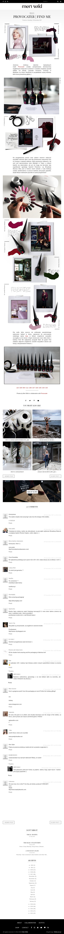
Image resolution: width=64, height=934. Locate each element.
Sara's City (12, 623)
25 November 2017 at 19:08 (51, 541)
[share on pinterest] (34, 400)
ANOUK (12, 520)
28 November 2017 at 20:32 (50, 755)
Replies (11, 671)
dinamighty (12, 594)
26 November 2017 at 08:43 (51, 609)
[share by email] (38, 400)
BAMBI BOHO (13, 755)
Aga (10, 660)
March (32, 896)
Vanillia (11, 578)
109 (21, 387)
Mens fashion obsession (16, 541)
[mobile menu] (60, 1)
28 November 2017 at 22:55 (49, 767)
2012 (31, 913)
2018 (31, 872)
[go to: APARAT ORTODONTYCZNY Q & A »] (46, 469)
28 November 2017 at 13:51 (50, 745)
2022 (32, 865)
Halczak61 (12, 528)
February (31, 899)
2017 (31, 874)
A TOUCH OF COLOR (32, 851)
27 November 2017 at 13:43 (50, 689)
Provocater (21, 67)
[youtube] (41, 927)
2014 (31, 908)
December (32, 876)
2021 (32, 867)
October (32, 881)
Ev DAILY (11, 639)
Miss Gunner (12, 688)
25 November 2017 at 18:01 (51, 529)
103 (46, 387)
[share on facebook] (25, 400)
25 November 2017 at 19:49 (51, 568)
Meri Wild (25, 932)
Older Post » (55, 476)
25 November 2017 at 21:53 (51, 595)
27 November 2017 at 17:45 (50, 731)
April (32, 894)
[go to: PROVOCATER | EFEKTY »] (17, 469)
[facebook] (3, 1)
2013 (31, 911)
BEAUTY (32, 13)
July (32, 887)
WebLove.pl (57, 932)
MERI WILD (16, 674)
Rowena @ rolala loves (15, 650)
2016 (31, 904)
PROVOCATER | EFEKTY (17, 472)
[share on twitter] (30, 400)
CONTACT (25, 927)
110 (17, 387)
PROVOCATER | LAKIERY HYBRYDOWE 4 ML (17, 440)
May (32, 892)
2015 (31, 906)
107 (33, 387)
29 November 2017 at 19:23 (50, 782)
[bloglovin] (45, 927)
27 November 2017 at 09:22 (50, 661)
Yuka (10, 730)
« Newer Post (9, 476)
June (31, 890)
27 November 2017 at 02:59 (50, 650)
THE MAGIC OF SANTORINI (32, 843)
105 (40, 387)
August (32, 885)
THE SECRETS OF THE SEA (46, 440)
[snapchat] (37, 927)
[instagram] (5, 1)
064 (24, 387)
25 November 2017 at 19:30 (51, 558)
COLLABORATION (30, 923)
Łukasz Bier (12, 568)
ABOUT (19, 923)
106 (37, 387)
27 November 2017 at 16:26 (50, 713)
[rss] (48, 927)
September (32, 883)
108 (30, 387)
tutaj (26, 336)
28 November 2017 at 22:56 (49, 675)
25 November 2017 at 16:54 (51, 515)
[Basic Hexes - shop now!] (32, 501)
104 (43, 387)
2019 (31, 869)
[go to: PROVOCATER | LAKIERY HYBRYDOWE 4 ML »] (17, 438)
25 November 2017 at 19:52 (51, 579)
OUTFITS (41, 923)
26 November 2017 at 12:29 (50, 640)
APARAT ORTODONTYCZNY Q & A (47, 472)
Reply (10, 523)
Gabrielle (11, 712)
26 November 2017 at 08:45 (51, 623)
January (32, 901)
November (32, 878)
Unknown (11, 781)
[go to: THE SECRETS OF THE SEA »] (46, 438)
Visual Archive (32, 834)
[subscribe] (7, 1)
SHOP (17, 927)
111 (27, 387)
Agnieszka (12, 609)
